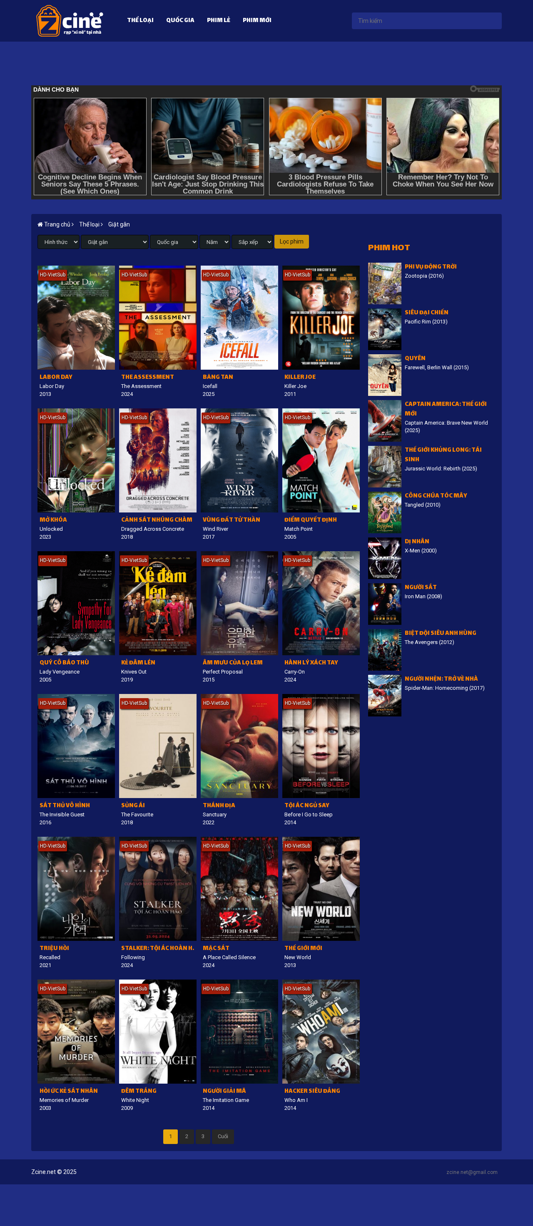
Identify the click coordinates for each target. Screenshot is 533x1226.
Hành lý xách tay (311, 663)
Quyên (415, 359)
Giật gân (119, 224)
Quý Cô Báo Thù (64, 663)
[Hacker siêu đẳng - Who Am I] (321, 1032)
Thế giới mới (303, 949)
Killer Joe (300, 378)
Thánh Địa (219, 806)
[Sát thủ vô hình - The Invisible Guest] (76, 746)
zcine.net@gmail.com (472, 1172)
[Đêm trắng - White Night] (158, 1032)
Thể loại (140, 21)
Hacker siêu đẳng (312, 1092)
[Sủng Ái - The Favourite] (158, 746)
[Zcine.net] (69, 20)
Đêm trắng (139, 1092)
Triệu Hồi (54, 949)
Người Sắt (421, 588)
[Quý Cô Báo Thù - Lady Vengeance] (76, 603)
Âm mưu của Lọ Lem (233, 663)
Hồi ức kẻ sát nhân (69, 1092)
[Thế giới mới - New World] (321, 889)
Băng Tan (218, 378)
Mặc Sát (216, 949)
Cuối (223, 1136)
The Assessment (147, 378)
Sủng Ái (133, 806)
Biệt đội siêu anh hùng (440, 634)
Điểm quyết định (310, 520)
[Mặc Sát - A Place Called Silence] (239, 889)
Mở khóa (53, 520)
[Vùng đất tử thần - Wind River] (239, 460)
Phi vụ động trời (431, 267)
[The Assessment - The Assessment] (158, 318)
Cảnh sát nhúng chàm (156, 520)
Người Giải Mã (224, 1092)
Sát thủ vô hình (65, 806)
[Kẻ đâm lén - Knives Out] (158, 603)
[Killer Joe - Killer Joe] (321, 318)
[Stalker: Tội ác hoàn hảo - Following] (158, 889)
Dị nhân (417, 542)
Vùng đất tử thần (231, 520)
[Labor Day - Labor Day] (76, 318)
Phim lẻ (218, 21)
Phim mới (257, 21)
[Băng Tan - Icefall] (239, 318)
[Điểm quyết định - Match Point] (321, 460)
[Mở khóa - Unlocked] (76, 460)
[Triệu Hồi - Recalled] (76, 889)
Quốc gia (180, 21)
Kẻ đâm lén (138, 663)
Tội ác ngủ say (306, 806)
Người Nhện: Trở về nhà (441, 679)
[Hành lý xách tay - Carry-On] (321, 603)
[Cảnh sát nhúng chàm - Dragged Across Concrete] (158, 460)
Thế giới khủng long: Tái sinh (443, 455)
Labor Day (56, 378)
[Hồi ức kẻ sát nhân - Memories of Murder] (76, 1032)
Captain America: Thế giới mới (446, 409)
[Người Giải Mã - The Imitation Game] (239, 1032)
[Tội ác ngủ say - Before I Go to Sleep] (321, 746)
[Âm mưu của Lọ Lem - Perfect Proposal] (239, 603)
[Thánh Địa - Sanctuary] (239, 746)
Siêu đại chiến (426, 313)
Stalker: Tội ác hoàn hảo (159, 949)
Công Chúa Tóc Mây (436, 496)
